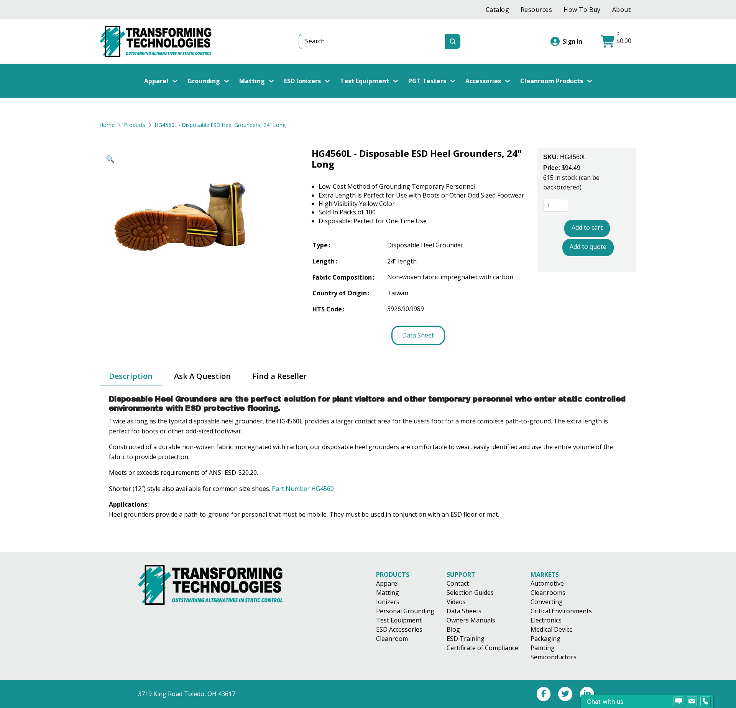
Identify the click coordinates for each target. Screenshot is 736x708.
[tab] (131, 376)
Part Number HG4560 (303, 488)
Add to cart (587, 227)
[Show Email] (692, 701)
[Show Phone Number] (705, 701)
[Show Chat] (678, 701)
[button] (617, 41)
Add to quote (588, 246)
